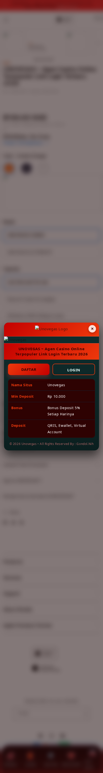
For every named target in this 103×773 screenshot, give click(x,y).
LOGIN (73, 369)
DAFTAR (28, 369)
